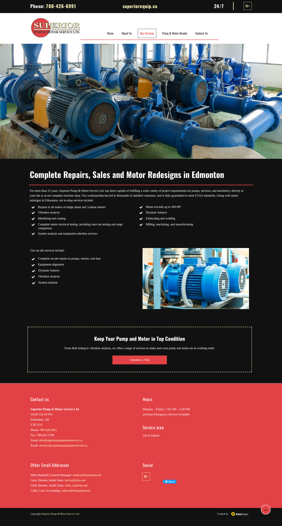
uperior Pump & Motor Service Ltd (61, 513)
